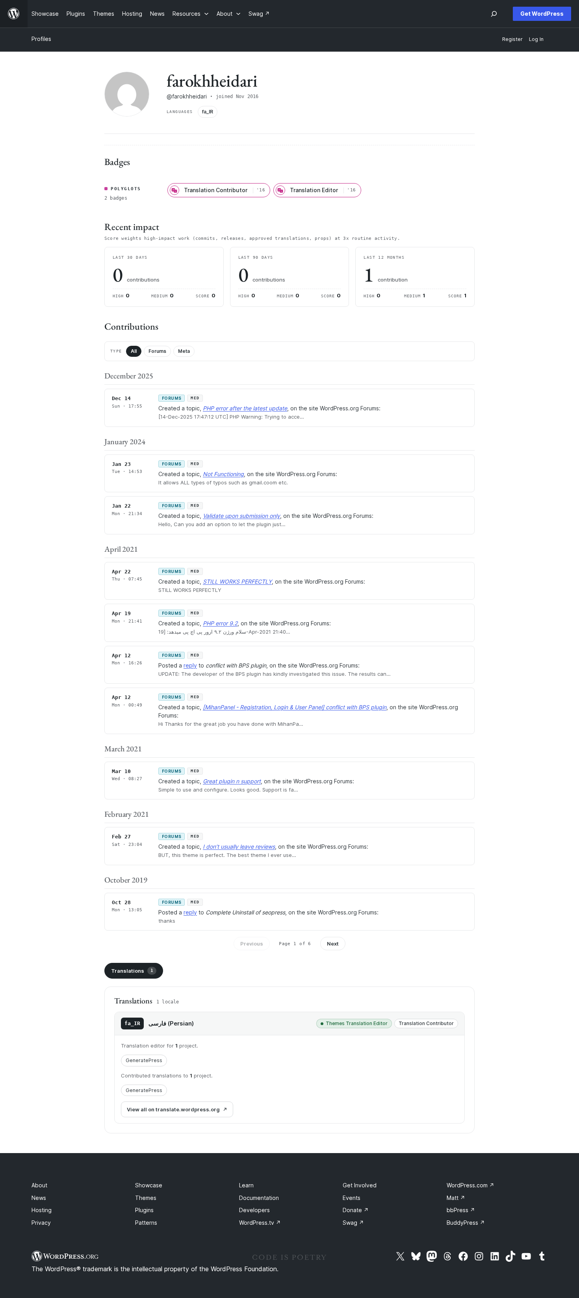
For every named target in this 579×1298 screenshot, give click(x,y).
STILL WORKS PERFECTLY (237, 581)
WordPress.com (470, 1185)
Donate (356, 1210)
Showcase (148, 1185)
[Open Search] (494, 14)
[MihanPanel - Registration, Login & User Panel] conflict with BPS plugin (294, 707)
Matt (456, 1197)
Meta (184, 351)
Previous (251, 943)
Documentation (259, 1197)
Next (333, 943)
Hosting (42, 1210)
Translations (132, 971)
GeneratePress (144, 1060)
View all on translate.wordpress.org (173, 1109)
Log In (536, 39)
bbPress (461, 1210)
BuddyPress (466, 1222)
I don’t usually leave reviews (239, 846)
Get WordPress (542, 13)
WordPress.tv (260, 1222)
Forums (157, 351)
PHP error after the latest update (245, 408)
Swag (353, 1222)
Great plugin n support (232, 781)
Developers (254, 1210)
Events (351, 1197)
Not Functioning (223, 474)
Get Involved (360, 1185)
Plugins (144, 1210)
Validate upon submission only (241, 515)
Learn (246, 1185)
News (39, 1197)
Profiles (41, 38)
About (39, 1185)
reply (190, 665)
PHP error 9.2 (220, 623)
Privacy (41, 1222)
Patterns (146, 1222)
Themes (145, 1197)
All (134, 351)
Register (512, 39)
